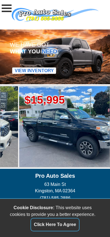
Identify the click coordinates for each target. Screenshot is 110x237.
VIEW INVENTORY (34, 70)
